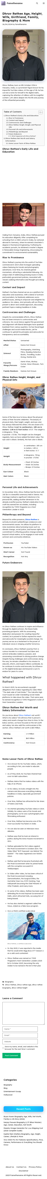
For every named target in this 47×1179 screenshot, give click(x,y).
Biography (9, 982)
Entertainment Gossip (12, 1091)
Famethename (15, 3)
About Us (10, 1167)
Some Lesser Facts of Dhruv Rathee (22, 143)
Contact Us (21, 1167)
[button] (37, 3)
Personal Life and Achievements (21, 129)
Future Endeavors (15, 134)
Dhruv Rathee (10, 985)
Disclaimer (23, 1171)
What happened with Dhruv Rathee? (24, 136)
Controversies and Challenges (20, 122)
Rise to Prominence (16, 118)
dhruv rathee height (19, 988)
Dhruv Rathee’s (25, 715)
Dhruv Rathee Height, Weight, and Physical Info (25, 126)
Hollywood (8, 1095)
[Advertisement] (23, 179)
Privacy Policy (35, 1167)
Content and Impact (16, 120)
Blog (5, 1088)
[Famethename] (3, 3)
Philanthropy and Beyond (18, 132)
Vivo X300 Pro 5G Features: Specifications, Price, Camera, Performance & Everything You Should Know (23, 1142)
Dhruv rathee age (24, 985)
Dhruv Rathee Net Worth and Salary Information (20, 139)
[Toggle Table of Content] (39, 112)
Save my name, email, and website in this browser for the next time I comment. (21, 1048)
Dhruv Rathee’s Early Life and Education (21, 115)
